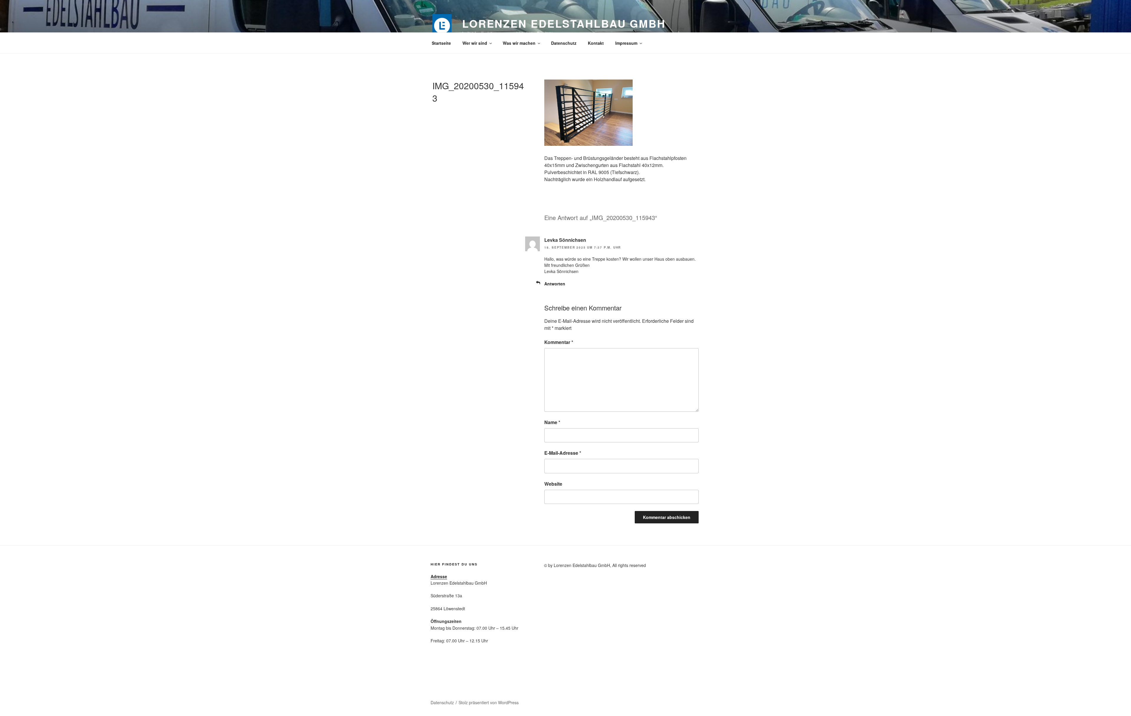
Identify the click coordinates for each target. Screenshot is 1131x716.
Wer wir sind (474, 43)
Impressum (626, 43)
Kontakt (596, 43)
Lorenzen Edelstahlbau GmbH (564, 23)
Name (552, 422)
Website (553, 483)
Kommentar (558, 342)
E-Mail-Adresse (562, 452)
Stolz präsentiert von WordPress (489, 702)
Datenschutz (563, 43)
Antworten (554, 284)
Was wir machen (519, 43)
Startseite (441, 43)
